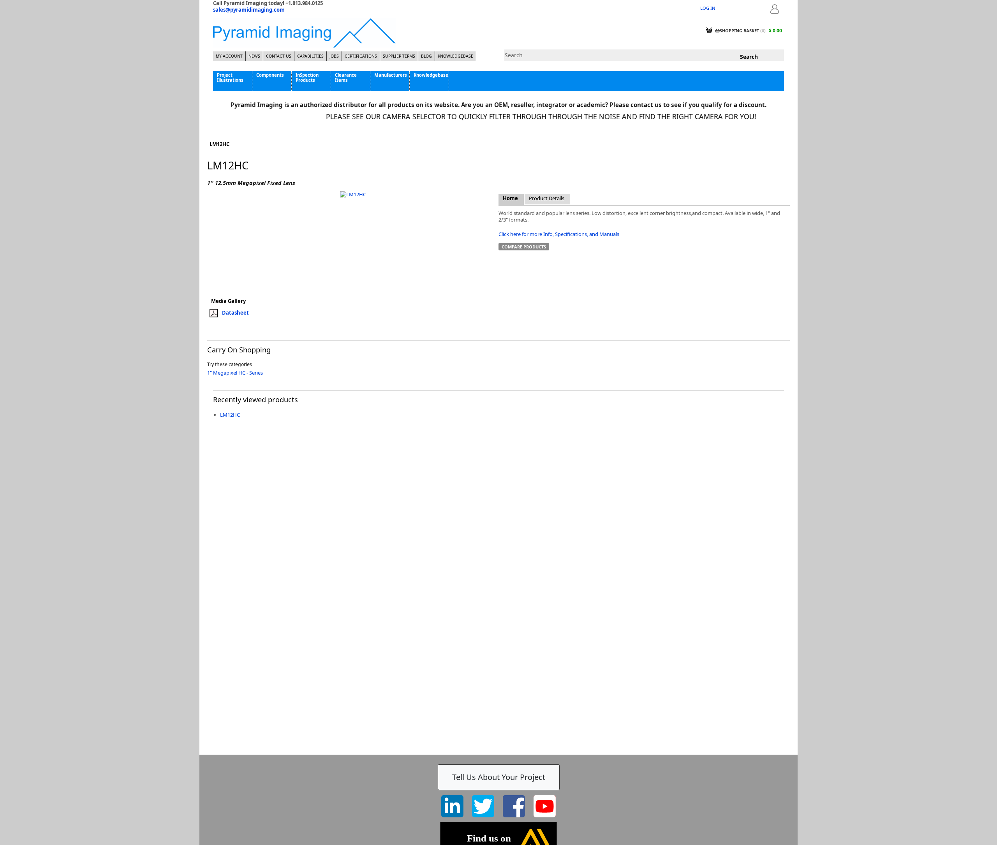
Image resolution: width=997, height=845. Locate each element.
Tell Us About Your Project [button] (498, 777)
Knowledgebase (455, 56)
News (254, 56)
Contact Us (278, 56)
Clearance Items (346, 77)
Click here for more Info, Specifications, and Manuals (558, 234)
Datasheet (235, 312)
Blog (426, 56)
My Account (229, 56)
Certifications (361, 56)
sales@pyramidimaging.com (249, 9)
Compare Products (524, 247)
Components (270, 75)
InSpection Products (307, 77)
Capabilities (310, 56)
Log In (707, 8)
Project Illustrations (230, 77)
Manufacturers (390, 75)
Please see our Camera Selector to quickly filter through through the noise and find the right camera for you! (524, 116)
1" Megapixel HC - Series (235, 372)
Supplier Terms (399, 56)
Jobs (334, 56)
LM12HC (230, 414)
